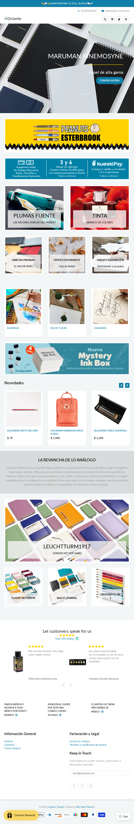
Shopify (61, 806)
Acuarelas (13, 328)
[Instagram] (82, 785)
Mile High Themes (85, 806)
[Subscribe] (125, 773)
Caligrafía (100, 328)
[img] (67, 635)
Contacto (9, 744)
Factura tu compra (80, 741)
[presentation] (121, 385)
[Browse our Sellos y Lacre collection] (67, 306)
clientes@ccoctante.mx (117, 10)
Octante (52, 806)
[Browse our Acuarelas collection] (23, 306)
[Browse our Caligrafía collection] (110, 306)
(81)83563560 (88, 10)
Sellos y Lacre (58, 328)
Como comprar (12, 748)
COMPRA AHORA (110, 80)
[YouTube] (90, 785)
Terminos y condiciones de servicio (88, 744)
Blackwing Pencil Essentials (67, 430)
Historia (8, 741)
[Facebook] (73, 785)
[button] (64, 684)
